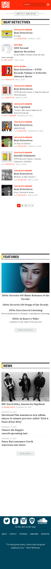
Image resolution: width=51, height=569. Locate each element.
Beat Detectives (16, 22)
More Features (25, 330)
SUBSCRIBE (34, 534)
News (7, 365)
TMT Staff (8, 60)
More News (25, 453)
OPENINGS (23, 534)
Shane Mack (9, 407)
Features (11, 257)
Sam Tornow (10, 115)
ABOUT (4, 534)
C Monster (21, 38)
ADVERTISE (45, 534)
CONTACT (13, 534)
